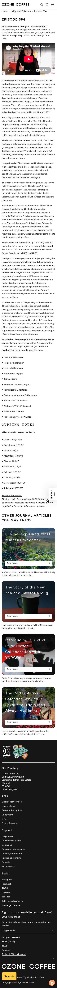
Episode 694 (40, 11)
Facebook (6, 883)
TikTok (5, 888)
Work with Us (8, 866)
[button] (53, 494)
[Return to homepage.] (28, 966)
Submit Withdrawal (14, 954)
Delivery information (12, 853)
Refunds (6, 862)
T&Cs (4, 945)
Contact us (7, 844)
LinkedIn (6, 892)
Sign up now (9, 930)
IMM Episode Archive (12, 901)
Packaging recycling (11, 857)
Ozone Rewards (9, 823)
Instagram (7, 879)
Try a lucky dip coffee (33, 977)
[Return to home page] (15, 4)
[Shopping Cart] (47, 4)
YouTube (6, 896)
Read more (12, 563)
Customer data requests (13, 849)
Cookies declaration (11, 840)
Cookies (6, 950)
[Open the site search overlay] (41, 4)
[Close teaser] (47, 500)
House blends (8, 806)
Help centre (7, 836)
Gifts (4, 819)
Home (5, 11)
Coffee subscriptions (12, 810)
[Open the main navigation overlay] (52, 4)
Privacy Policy (8, 941)
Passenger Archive (11, 905)
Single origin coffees (12, 801)
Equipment (7, 814)
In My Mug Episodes (21, 11)
